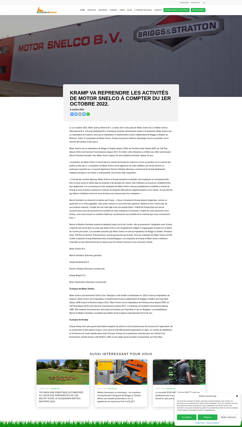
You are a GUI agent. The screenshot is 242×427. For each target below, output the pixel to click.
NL (204, 2)
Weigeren (207, 417)
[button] (237, 396)
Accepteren (186, 417)
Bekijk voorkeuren (228, 417)
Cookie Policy (200, 423)
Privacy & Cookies (212, 423)
